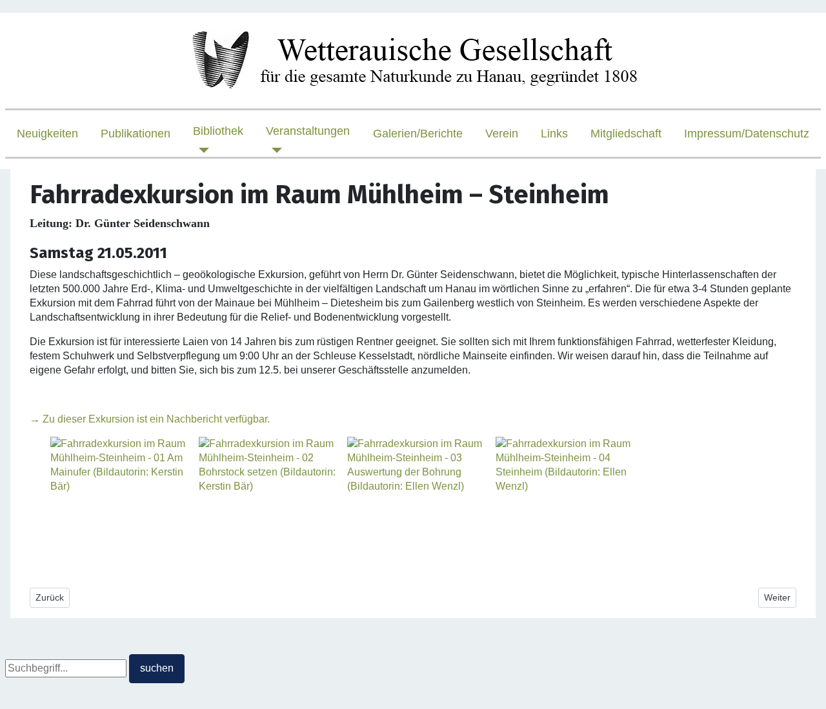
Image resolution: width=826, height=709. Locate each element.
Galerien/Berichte (418, 133)
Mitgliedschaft (625, 133)
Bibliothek (218, 131)
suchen (157, 668)
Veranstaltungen (308, 131)
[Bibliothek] (201, 150)
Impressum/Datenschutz (746, 133)
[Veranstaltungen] (274, 150)
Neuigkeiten (47, 133)
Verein (501, 133)
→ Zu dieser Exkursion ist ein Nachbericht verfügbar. (150, 419)
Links (554, 133)
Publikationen (135, 133)
